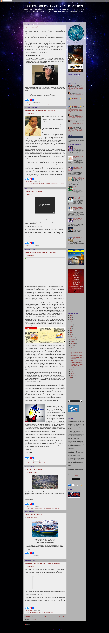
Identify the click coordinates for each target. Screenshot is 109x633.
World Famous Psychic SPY (33, 472)
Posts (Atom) (33, 619)
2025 (71, 317)
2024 (71, 319)
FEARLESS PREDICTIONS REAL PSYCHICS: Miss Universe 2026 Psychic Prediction (75, 88)
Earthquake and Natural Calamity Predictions (40, 252)
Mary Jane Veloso (43, 612)
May (72, 367)
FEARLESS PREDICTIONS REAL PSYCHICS (53, 6)
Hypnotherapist (41, 104)
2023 (71, 321)
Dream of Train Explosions (34, 469)
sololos (53, 629)
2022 (71, 323)
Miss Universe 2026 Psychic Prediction (77, 147)
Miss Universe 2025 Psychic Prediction (77, 168)
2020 (71, 326)
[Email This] (34, 102)
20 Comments (29, 181)
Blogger (62, 629)
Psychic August (30, 113)
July (72, 347)
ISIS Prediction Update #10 (34, 514)
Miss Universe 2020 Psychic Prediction (77, 228)
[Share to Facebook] (37, 102)
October (72, 341)
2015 (71, 336)
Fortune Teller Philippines (38, 462)
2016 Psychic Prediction (33, 508)
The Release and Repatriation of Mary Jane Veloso (42, 563)
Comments (28, 245)
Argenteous (30, 104)
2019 (71, 328)
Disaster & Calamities (43, 508)
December (73, 337)
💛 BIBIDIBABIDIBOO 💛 (75, 98)
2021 (71, 325)
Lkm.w (71, 85)
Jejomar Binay (35, 185)
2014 (71, 377)
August (72, 345)
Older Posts (61, 616)
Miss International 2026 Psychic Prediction (78, 157)
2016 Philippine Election (44, 183)
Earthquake (30, 462)
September (73, 343)
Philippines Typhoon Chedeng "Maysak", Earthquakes (77, 239)
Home (45, 616)
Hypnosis (35, 104)
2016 (71, 334)
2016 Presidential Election (54, 183)
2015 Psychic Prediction (33, 183)
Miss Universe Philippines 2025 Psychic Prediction (78, 198)
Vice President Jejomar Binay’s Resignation (40, 110)
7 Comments (28, 460)
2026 (71, 315)
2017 (71, 332)
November (73, 339)
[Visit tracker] (73, 412)
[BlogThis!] (35, 102)
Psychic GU (29, 194)
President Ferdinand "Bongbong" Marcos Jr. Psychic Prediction (78, 208)
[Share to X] (36, 102)
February (73, 373)
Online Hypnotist (48, 104)
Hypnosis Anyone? (31, 27)
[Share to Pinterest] (39, 102)
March (72, 371)
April (72, 369)
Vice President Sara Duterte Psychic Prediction (77, 188)
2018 (71, 330)
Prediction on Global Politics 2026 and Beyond (78, 178)
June (72, 349)
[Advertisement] (49, 19)
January (72, 375)
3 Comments (28, 102)
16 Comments (29, 610)
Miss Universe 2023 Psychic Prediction (77, 219)
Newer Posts (29, 616)
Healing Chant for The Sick (34, 191)
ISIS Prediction (42, 557)
